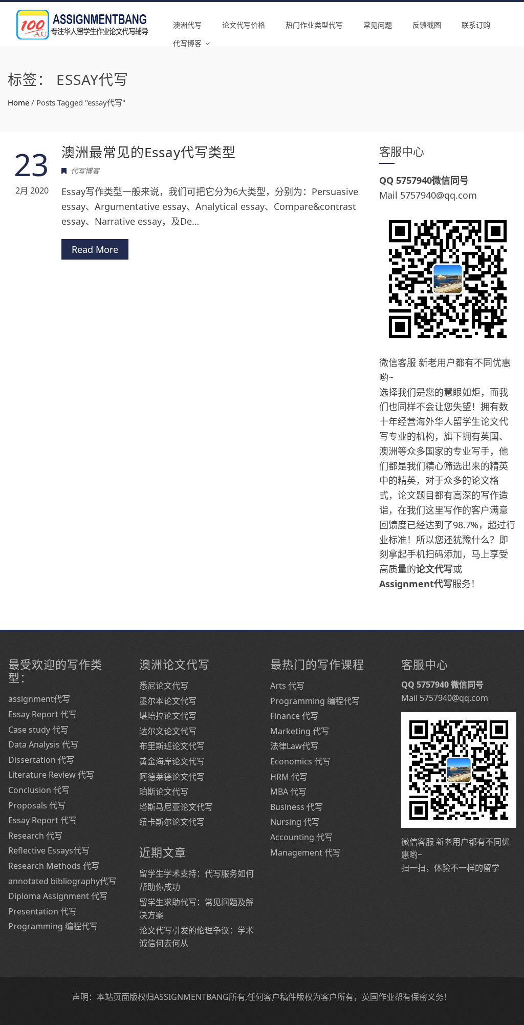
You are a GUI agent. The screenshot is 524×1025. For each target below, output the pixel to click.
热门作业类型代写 (314, 25)
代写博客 (187, 43)
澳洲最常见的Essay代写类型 (148, 152)
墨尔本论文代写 (167, 701)
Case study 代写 (38, 729)
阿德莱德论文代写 (172, 776)
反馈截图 (426, 25)
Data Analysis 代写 (43, 744)
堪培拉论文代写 (167, 715)
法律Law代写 (294, 746)
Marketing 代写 (299, 731)
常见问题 (377, 25)
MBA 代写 (288, 791)
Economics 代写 (300, 761)
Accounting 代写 (301, 837)
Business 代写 (296, 807)
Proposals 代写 (37, 805)
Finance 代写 (294, 715)
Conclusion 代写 (39, 790)
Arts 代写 (287, 685)
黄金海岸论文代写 (172, 761)
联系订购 (476, 25)
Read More (95, 249)
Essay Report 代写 (42, 714)
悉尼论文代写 (163, 685)
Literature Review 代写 (51, 774)
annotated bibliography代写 (62, 881)
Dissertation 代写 (41, 759)
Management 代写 (305, 852)
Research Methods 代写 (53, 865)
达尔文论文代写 (167, 731)
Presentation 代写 (42, 911)
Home (18, 102)
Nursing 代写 (295, 821)
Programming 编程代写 (53, 926)
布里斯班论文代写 (172, 746)
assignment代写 (39, 698)
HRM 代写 (289, 776)
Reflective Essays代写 (49, 850)
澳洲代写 (187, 25)
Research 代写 (35, 835)
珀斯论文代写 (163, 791)
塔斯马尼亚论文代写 (176, 807)
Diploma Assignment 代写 (57, 896)
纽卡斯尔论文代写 (172, 821)
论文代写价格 (243, 25)
